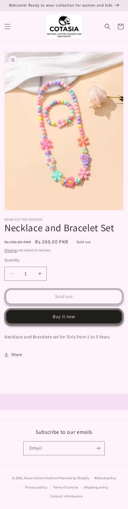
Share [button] (16, 354)
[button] (7, 26)
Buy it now (64, 316)
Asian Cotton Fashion (41, 478)
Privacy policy (36, 487)
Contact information (67, 496)
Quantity (11, 260)
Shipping (10, 250)
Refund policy (105, 478)
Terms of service (65, 487)
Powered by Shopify (74, 478)
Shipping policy (96, 487)
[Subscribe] (97, 448)
